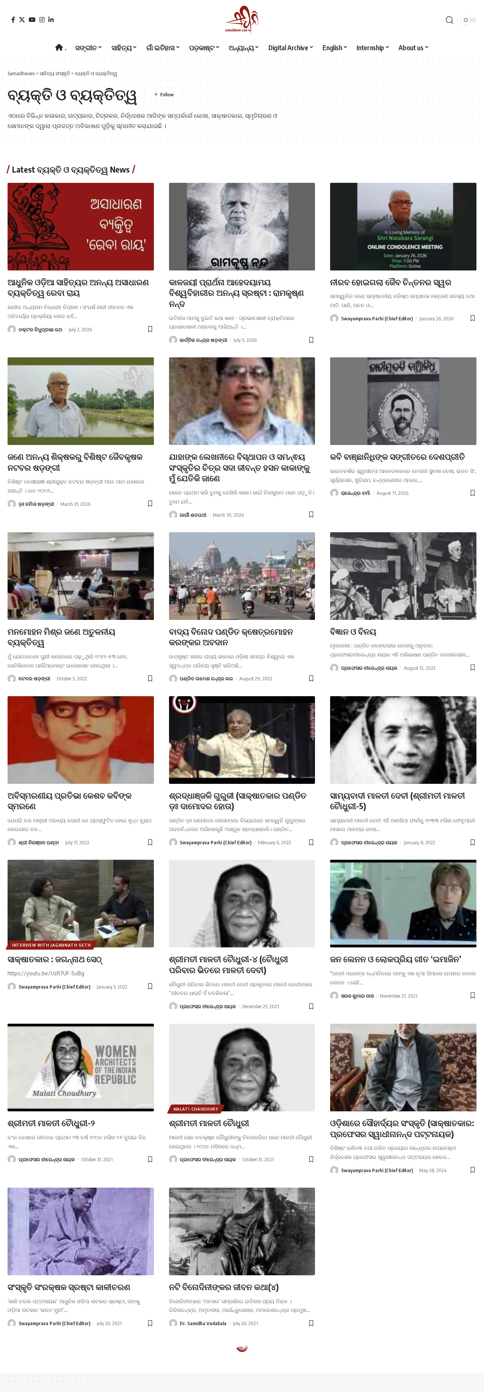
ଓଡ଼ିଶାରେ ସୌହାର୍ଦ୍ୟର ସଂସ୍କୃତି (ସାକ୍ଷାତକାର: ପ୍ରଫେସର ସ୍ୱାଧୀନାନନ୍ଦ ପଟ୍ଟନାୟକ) (402, 1128)
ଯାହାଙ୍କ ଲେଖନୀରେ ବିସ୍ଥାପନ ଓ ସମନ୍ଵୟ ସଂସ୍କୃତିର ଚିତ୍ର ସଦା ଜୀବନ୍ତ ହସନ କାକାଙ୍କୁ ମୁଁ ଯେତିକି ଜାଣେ (239, 467)
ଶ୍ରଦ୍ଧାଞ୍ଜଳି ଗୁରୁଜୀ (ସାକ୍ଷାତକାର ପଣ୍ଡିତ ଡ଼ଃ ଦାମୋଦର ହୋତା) (238, 800)
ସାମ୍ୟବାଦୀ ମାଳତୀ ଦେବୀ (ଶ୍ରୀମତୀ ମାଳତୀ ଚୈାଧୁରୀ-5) (397, 800)
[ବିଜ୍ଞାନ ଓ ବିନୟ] (403, 576)
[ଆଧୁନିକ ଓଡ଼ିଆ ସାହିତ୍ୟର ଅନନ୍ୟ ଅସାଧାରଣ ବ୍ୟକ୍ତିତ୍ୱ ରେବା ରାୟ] (81, 226)
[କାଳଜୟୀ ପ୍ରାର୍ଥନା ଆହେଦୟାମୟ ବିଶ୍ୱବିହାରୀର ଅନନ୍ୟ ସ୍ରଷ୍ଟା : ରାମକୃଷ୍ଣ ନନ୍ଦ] (242, 226)
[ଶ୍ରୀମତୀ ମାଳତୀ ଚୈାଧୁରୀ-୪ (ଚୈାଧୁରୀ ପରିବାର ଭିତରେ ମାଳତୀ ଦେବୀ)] (242, 903)
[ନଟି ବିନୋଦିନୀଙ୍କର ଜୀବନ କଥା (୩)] (403, 1231)
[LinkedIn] (51, 20)
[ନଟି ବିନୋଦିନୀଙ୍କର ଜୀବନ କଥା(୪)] (242, 1231)
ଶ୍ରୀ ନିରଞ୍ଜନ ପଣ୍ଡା (39, 842)
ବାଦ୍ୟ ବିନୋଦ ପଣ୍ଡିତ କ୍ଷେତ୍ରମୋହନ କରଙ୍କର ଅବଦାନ (231, 636)
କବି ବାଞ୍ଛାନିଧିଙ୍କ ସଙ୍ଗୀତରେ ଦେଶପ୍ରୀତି (397, 456)
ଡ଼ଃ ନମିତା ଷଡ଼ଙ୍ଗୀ (36, 504)
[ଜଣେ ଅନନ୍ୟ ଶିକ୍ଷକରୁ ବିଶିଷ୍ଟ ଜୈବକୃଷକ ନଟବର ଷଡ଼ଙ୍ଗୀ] (81, 401)
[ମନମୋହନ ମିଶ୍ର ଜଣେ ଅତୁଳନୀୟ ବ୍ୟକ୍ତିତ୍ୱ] (81, 576)
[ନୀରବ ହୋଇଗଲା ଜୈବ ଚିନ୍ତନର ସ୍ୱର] (403, 226)
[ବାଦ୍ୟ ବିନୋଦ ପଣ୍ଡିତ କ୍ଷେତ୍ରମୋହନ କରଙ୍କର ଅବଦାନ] (242, 576)
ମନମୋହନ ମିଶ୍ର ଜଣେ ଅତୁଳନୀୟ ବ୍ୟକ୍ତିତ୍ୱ (61, 636)
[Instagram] (42, 20)
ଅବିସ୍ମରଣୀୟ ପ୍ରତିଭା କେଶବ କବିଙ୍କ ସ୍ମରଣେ (70, 800)
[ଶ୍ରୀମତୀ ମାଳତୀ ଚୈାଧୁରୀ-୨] (81, 1067)
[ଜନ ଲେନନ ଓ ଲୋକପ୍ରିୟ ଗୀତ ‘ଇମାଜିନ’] (403, 903)
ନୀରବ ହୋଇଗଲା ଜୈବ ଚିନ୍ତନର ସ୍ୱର (390, 282)
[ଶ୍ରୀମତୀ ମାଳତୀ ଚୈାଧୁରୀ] (242, 1067)
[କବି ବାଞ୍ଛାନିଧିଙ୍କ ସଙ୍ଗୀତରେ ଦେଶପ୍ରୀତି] (403, 401)
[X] (22, 20)
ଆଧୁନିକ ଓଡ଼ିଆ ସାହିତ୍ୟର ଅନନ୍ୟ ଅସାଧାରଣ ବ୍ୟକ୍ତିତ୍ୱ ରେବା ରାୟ (78, 287)
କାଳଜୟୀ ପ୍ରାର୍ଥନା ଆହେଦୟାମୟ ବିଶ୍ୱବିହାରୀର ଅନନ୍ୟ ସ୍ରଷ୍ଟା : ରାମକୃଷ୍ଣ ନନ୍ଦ (236, 293)
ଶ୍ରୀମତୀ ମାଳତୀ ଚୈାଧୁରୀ (209, 1122)
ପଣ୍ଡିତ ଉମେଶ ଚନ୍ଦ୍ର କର (206, 678)
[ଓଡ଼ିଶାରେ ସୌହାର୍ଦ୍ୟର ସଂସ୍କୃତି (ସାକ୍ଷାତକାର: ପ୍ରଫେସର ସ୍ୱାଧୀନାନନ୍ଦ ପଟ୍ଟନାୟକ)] (403, 1067)
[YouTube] (32, 20)
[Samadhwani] (241, 20)
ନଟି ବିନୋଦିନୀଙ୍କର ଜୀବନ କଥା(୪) (224, 1286)
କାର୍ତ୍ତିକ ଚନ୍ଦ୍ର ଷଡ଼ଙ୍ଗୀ (203, 340)
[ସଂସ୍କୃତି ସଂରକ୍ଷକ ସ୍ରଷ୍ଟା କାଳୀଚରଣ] (81, 1231)
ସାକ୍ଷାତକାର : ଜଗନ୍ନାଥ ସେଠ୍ (55, 958)
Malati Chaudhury (196, 1109)
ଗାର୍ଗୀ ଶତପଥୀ (193, 515)
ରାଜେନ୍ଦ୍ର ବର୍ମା (355, 493)
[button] (449, 20)
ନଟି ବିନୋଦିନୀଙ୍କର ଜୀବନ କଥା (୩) (386, 1286)
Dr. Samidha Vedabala (203, 1323)
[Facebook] (13, 20)
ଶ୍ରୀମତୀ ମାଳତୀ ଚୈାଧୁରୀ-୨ (51, 1122)
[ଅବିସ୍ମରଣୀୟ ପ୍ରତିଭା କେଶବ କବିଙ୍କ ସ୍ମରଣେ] (81, 740)
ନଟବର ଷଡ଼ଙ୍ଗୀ (34, 678)
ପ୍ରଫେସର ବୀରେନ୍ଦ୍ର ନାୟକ (369, 668)
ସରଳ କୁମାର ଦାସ (357, 996)
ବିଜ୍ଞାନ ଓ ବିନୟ (353, 631)
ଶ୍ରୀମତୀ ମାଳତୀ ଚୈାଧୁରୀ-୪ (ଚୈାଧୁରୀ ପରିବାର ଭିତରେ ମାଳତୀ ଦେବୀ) (228, 964)
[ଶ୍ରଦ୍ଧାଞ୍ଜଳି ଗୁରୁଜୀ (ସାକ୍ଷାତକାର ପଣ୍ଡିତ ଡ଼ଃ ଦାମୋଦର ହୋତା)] (242, 740)
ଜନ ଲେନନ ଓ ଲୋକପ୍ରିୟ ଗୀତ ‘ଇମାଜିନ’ (395, 958)
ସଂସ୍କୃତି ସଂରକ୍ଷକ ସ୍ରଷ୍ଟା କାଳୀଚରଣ (69, 1286)
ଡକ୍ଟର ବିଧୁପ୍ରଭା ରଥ (40, 329)
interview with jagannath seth (51, 945)
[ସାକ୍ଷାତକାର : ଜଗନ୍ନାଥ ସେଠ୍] (81, 903)
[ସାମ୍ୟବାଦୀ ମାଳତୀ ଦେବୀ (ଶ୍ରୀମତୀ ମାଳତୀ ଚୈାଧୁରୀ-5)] (403, 740)
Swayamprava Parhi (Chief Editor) (377, 318)
